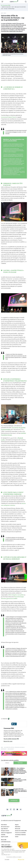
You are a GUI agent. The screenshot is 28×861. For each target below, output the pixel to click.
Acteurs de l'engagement (6, 832)
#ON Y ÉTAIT (3, 13)
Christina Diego (11, 8)
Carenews (20, 762)
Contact (16, 836)
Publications (17, 826)
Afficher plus (14, 800)
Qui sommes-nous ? (5, 826)
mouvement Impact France (8, 117)
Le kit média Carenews (5, 841)
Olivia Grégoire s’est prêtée (16, 595)
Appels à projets (4, 836)
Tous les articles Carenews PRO (11, 738)
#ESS (2, 747)
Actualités (3, 834)
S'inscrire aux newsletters (20, 832)
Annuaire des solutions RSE (20, 830)
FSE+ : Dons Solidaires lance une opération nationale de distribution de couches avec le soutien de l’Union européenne (20, 771)
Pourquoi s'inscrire (5, 830)
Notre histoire (4, 824)
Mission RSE (3, 839)
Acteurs (7, 762)
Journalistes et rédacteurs (20, 834)
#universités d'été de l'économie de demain (14, 747)
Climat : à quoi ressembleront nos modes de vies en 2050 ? (20, 780)
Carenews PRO (6, 5)
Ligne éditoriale (4, 828)
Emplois (17, 824)
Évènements (17, 828)
